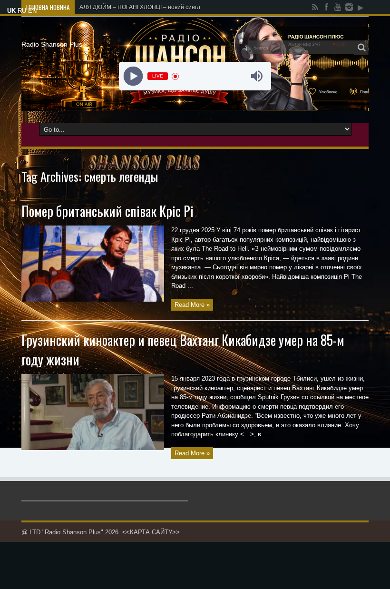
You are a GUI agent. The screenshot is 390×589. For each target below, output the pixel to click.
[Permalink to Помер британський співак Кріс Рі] (92, 299)
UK (11, 10)
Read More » (192, 304)
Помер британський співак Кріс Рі (107, 211)
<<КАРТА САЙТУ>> (151, 532)
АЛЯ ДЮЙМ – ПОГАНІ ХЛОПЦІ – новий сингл (139, 7)
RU (22, 10)
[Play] (133, 76)
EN (32, 10)
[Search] (361, 47)
